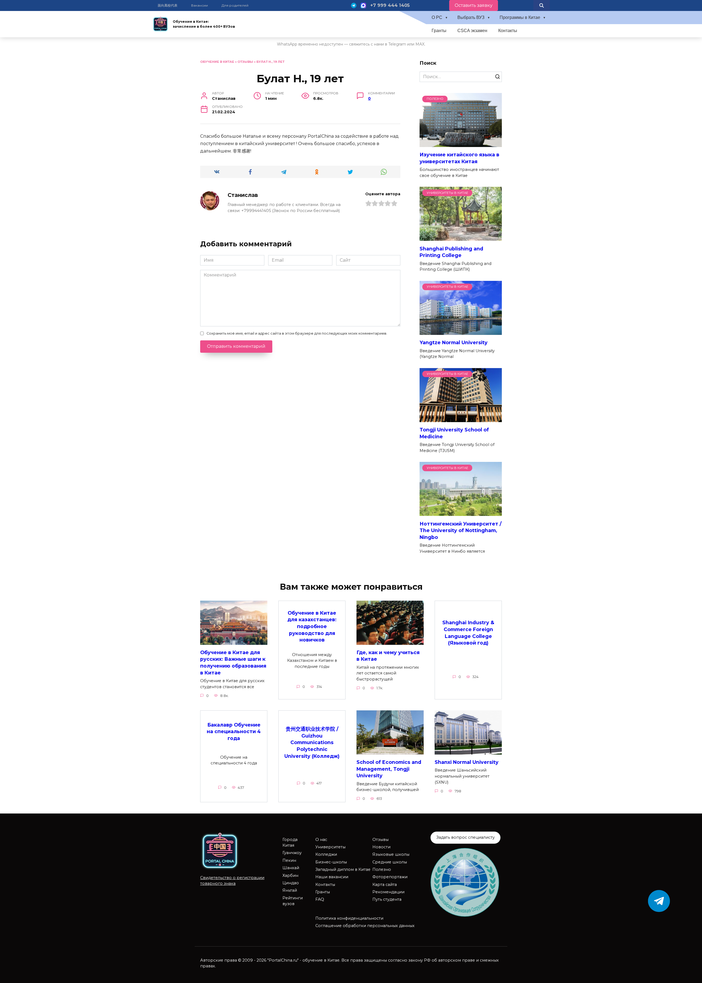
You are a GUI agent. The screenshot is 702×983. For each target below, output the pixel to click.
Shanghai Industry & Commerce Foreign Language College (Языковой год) (468, 633)
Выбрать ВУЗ (471, 17)
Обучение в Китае (217, 62)
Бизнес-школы (331, 862)
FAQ (319, 899)
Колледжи (326, 854)
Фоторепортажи (389, 876)
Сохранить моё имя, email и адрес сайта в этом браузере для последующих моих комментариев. (296, 333)
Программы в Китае (520, 17)
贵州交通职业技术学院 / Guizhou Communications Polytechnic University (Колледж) (311, 742)
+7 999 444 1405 (390, 5)
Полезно (381, 869)
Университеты (330, 846)
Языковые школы (390, 854)
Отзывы (245, 62)
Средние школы (389, 862)
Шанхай (290, 867)
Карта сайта (384, 884)
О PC (437, 17)
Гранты (439, 30)
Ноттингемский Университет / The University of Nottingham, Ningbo (461, 530)
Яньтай (289, 890)
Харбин (290, 875)
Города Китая (290, 842)
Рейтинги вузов (292, 901)
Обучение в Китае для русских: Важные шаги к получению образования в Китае (233, 662)
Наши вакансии (331, 876)
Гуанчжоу (292, 852)
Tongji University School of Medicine (454, 433)
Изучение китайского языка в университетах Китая (459, 158)
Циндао (290, 882)
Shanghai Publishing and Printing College (451, 251)
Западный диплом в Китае (342, 869)
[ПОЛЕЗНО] (461, 143)
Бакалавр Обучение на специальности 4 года (234, 731)
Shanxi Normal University (467, 762)
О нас (321, 839)
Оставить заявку (473, 5)
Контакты (507, 30)
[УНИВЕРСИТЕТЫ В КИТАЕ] (461, 237)
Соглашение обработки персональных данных (365, 925)
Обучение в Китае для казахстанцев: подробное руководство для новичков (311, 626)
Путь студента (386, 899)
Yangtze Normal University (454, 342)
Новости (381, 846)
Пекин (289, 860)
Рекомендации (388, 891)
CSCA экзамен (472, 30)
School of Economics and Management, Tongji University (388, 768)
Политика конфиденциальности (349, 918)
